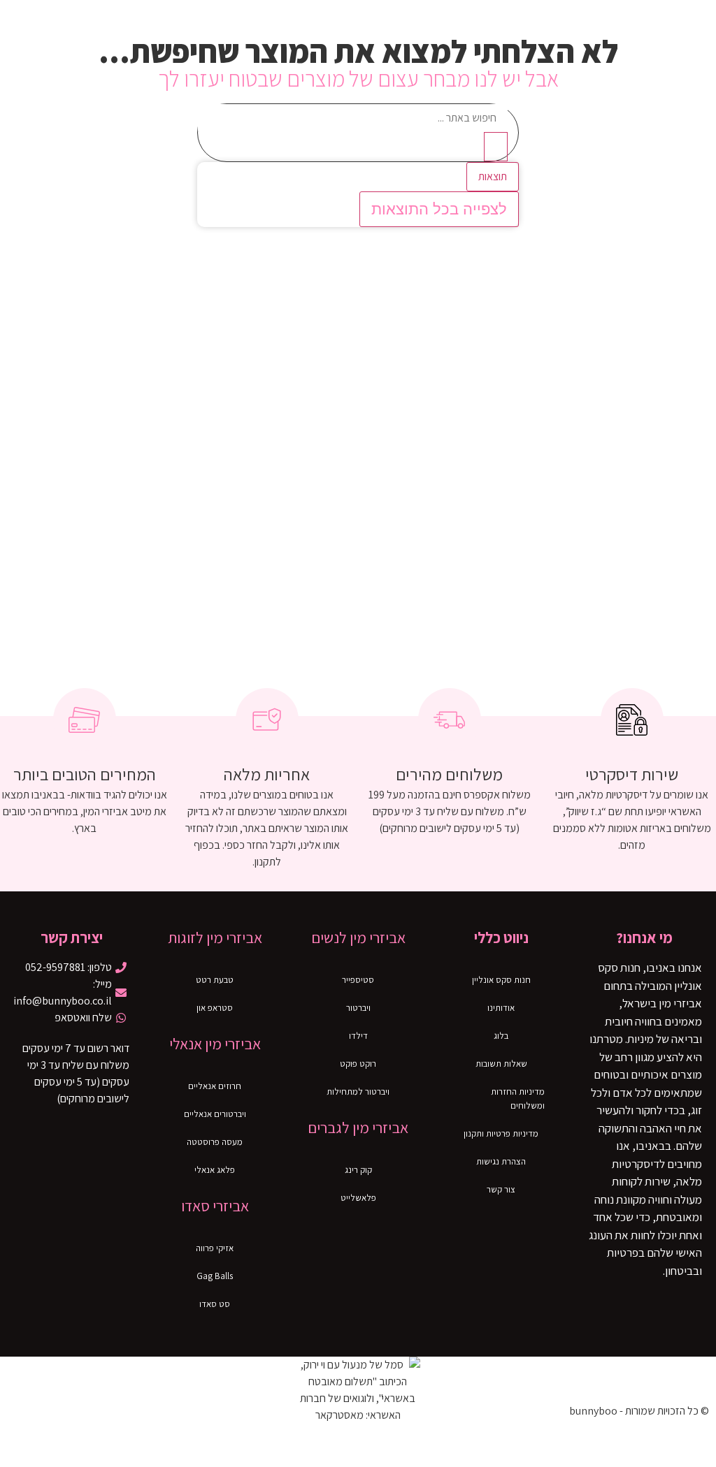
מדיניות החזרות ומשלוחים (518, 1098)
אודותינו (501, 1008)
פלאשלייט (358, 1198)
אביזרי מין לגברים (358, 1127)
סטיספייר (358, 980)
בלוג (501, 1036)
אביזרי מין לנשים (358, 937)
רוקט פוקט (358, 1064)
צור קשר (501, 1189)
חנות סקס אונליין (501, 980)
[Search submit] (496, 146)
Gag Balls (214, 1276)
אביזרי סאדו (215, 1206)
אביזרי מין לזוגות (215, 937)
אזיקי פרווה (215, 1248)
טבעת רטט (215, 980)
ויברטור (358, 1008)
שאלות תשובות (501, 1064)
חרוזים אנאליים (214, 1086)
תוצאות (492, 176)
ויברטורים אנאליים (215, 1114)
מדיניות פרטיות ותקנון (501, 1133)
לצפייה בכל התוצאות (439, 209)
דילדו (358, 1036)
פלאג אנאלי (214, 1170)
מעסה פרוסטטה (215, 1142)
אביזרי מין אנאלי (215, 1043)
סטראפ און (214, 1008)
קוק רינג (358, 1170)
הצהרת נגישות (501, 1161)
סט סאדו (214, 1304)
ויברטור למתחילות (358, 1091)
